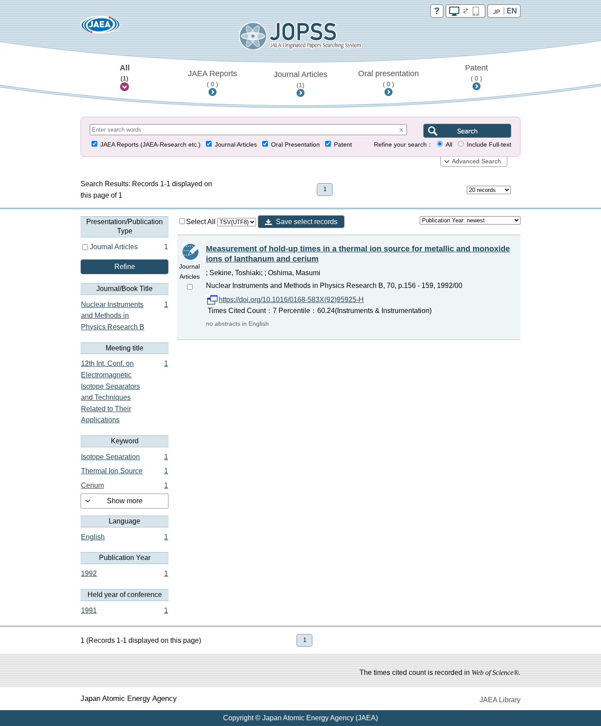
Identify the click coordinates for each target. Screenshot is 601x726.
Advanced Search (476, 161)
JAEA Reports (212, 78)
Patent (476, 72)
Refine (124, 266)
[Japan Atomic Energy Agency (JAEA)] (100, 27)
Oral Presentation (295, 144)
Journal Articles (300, 79)
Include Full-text (489, 144)
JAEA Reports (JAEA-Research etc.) (150, 144)
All (125, 72)
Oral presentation (388, 78)
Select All (201, 221)
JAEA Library (500, 700)
